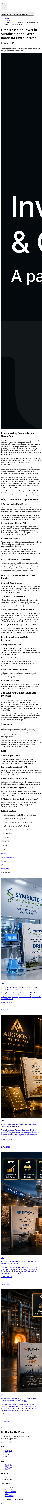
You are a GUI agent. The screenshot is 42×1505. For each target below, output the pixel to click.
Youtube (8, 1453)
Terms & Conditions (12, 1488)
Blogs (7, 1494)
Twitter (7, 1455)
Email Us (8, 1465)
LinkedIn (8, 1457)
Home (7, 18)
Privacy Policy (10, 1490)
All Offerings (9, 1496)
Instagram (8, 1451)
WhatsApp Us (10, 1467)
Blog (8, 20)
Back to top (5, 841)
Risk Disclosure (10, 1492)
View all (4, 877)
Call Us (7, 1469)
